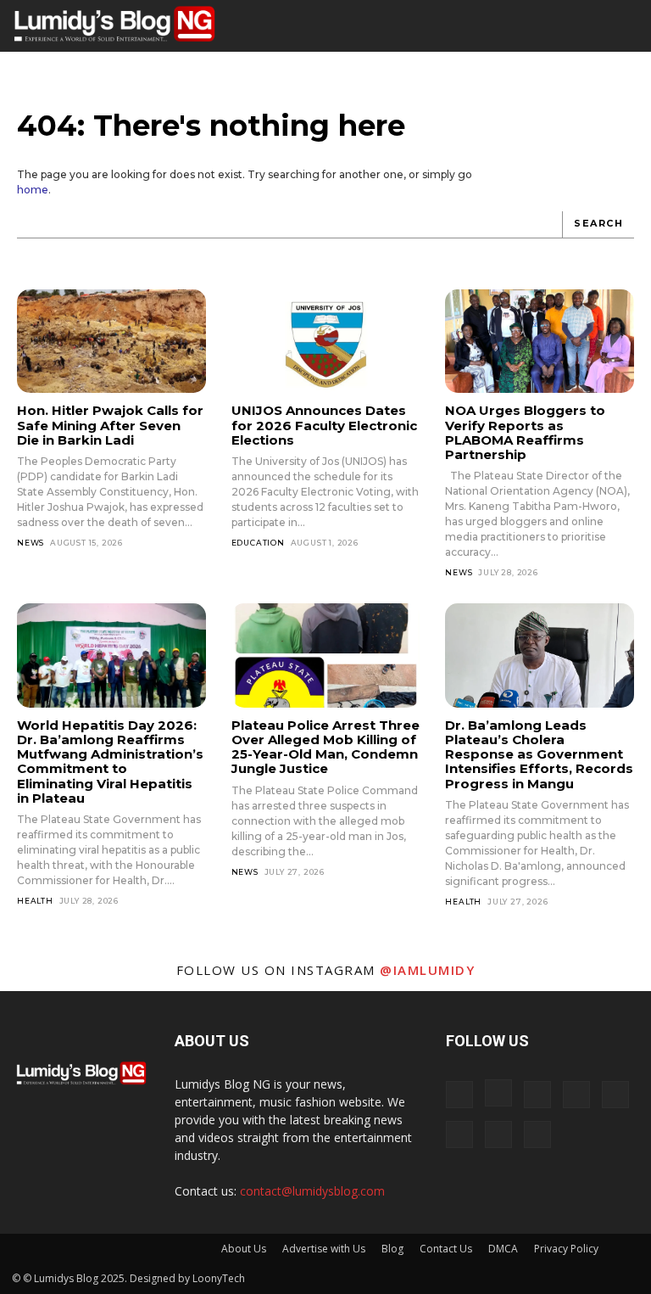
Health (35, 900)
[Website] (498, 1134)
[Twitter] (615, 1094)
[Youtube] (537, 1134)
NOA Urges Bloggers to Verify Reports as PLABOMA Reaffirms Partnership (525, 432)
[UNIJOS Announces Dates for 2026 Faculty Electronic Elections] (325, 341)
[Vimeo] (459, 1134)
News (30, 542)
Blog (392, 1248)
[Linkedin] (537, 1094)
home (32, 189)
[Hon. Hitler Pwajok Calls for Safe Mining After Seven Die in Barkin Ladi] (111, 341)
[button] (588, 26)
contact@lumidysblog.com (312, 1191)
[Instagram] (498, 1092)
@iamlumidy (427, 969)
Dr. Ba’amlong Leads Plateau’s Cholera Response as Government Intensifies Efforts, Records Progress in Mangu (539, 754)
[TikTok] (576, 1094)
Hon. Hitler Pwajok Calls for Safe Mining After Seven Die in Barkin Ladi (110, 425)
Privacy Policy (566, 1248)
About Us (243, 1248)
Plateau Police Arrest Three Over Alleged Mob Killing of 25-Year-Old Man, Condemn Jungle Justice (325, 747)
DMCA (503, 1248)
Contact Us (446, 1248)
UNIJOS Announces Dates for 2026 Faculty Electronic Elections (324, 425)
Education (258, 542)
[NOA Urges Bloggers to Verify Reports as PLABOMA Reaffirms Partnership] (539, 341)
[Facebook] (459, 1094)
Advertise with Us (323, 1248)
